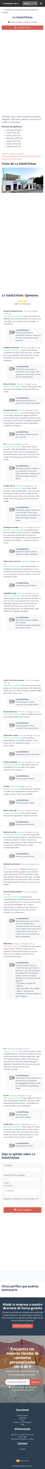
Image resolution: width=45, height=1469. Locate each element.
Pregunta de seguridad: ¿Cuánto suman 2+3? (21, 1199)
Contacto (22, 1449)
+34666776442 (23, 27)
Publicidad (22, 1418)
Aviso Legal (22, 1437)
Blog (22, 1424)
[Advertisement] (22, 55)
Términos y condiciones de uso (22, 1435)
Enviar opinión (24, 1209)
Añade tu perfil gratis (23, 1326)
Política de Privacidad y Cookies (22, 1439)
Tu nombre (8, 1165)
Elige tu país (24, 1461)
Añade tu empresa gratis (23, 1422)
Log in (22, 1420)
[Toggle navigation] (41, 3)
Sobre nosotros (22, 1415)
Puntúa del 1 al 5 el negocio (14, 1175)
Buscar (36, 1382)
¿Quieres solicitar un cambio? (13, 154)
